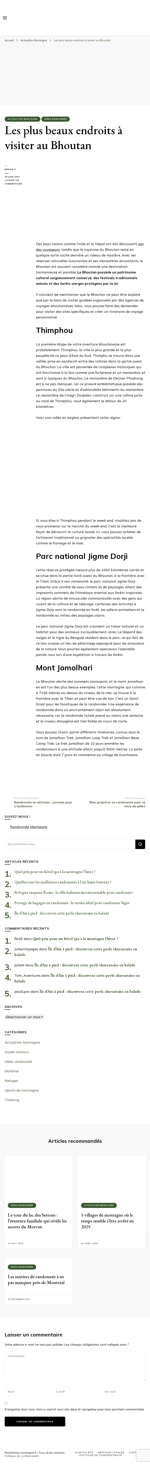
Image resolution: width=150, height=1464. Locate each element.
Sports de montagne (22, 1090)
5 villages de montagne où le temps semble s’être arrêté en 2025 (107, 1221)
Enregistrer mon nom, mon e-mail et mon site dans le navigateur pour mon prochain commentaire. (75, 1409)
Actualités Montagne (23, 119)
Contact (135, 1452)
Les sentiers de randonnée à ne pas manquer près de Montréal (36, 1279)
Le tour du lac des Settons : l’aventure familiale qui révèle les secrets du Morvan (37, 1221)
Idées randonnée (55, 119)
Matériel (12, 1071)
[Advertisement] (75, 73)
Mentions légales (111, 1452)
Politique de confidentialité (22, 1456)
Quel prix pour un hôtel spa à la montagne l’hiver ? (55, 871)
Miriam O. (11, 169)
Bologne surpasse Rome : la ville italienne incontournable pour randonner (73, 892)
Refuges (11, 1080)
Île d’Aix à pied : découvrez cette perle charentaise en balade (61, 913)
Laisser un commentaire (17, 182)
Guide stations (17, 1052)
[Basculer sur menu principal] (5, 17)
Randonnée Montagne (28, 827)
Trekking (12, 1100)
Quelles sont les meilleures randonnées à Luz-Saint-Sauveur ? (63, 882)
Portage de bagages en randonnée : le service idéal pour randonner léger (72, 902)
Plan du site (84, 1452)
